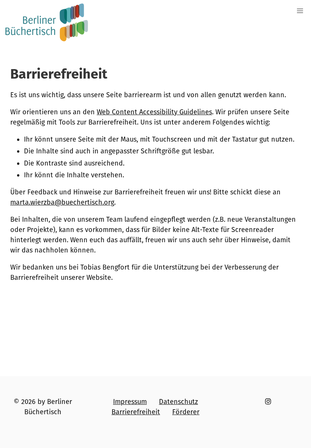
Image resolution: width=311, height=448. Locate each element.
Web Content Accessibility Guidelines (154, 112)
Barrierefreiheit (136, 412)
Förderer (185, 412)
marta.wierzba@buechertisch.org (62, 202)
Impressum (130, 402)
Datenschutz (178, 402)
